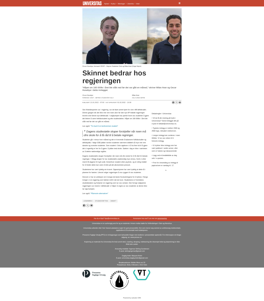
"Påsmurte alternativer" (99, 193)
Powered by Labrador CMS (132, 298)
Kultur (113, 4)
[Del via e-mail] (179, 102)
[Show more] (165, 170)
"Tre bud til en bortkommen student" (104, 126)
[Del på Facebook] (173, 102)
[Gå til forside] (92, 3)
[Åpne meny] (179, 3)
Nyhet (106, 4)
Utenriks (130, 4)
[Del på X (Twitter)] (176, 102)
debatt (113, 201)
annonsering (162, 218)
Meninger (121, 4)
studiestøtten (101, 201)
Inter (138, 4)
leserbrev (87, 201)
